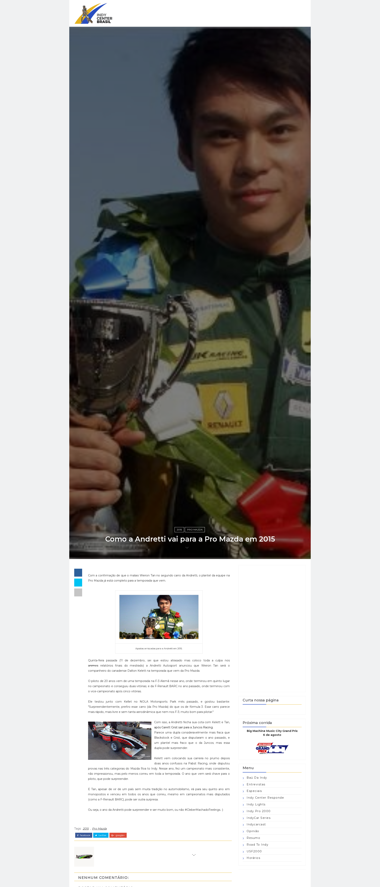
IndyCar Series (259, 818)
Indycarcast (256, 824)
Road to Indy (257, 844)
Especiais (254, 791)
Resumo (253, 838)
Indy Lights (256, 804)
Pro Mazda (195, 529)
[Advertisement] (272, 628)
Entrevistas (256, 784)
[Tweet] (78, 583)
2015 (179, 529)
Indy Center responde (265, 797)
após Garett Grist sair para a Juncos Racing (183, 727)
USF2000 (254, 851)
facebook (84, 835)
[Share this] (78, 573)
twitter (102, 835)
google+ (120, 835)
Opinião (253, 831)
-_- (187, 547)
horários (253, 858)
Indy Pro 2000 (259, 811)
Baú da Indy (257, 777)
